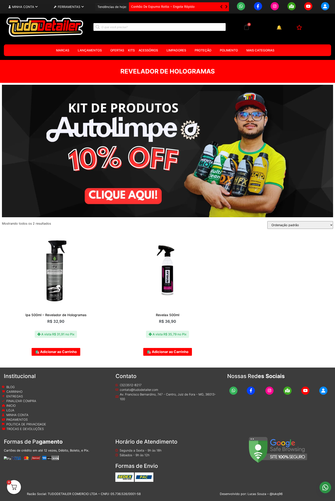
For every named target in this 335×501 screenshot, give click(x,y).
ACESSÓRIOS (148, 50)
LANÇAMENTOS (90, 50)
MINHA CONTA (23, 7)
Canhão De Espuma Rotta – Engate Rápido (163, 7)
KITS (131, 50)
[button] (226, 7)
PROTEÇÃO (203, 50)
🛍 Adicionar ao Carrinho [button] (56, 352)
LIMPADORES (176, 50)
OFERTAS (117, 50)
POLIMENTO (229, 50)
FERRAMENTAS (69, 7)
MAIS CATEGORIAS (260, 50)
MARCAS (62, 50)
